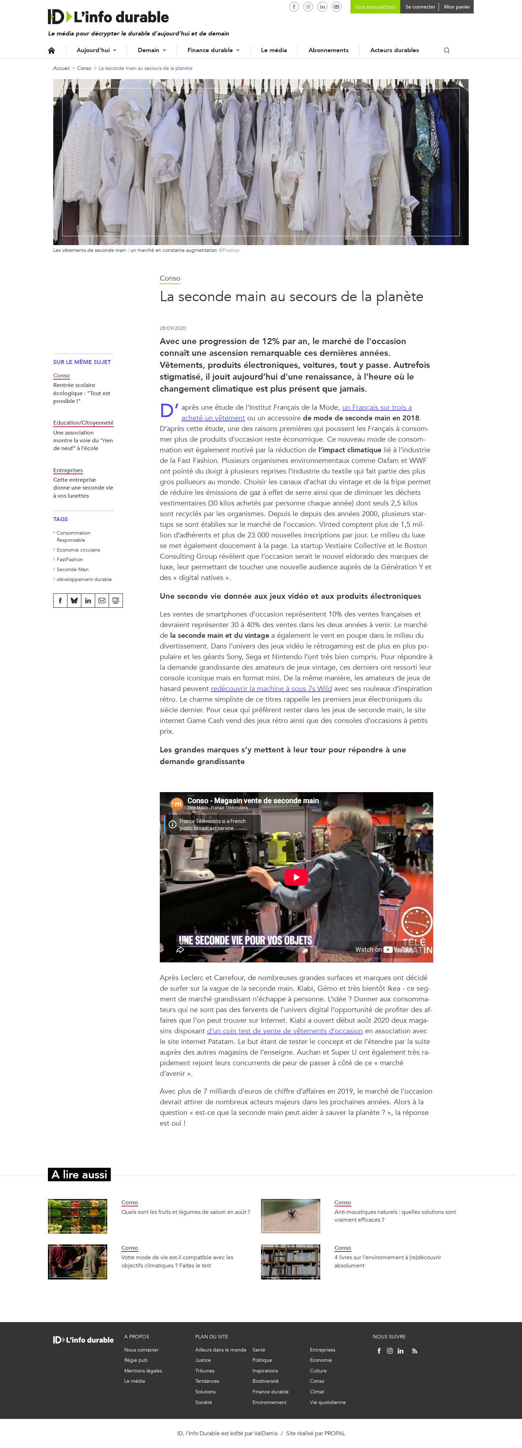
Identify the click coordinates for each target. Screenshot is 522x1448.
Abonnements (329, 50)
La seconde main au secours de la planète (145, 68)
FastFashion (70, 559)
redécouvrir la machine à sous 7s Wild (271, 688)
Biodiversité (265, 1381)
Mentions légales (143, 1370)
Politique (262, 1360)
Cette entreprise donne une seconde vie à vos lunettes (83, 487)
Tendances (207, 1381)
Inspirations (265, 1370)
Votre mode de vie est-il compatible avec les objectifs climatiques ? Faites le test (177, 1261)
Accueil (51, 50)
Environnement (269, 1402)
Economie (321, 1360)
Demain (148, 50)
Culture (318, 1370)
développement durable (84, 579)
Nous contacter (141, 1350)
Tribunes (204, 1370)
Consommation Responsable (74, 536)
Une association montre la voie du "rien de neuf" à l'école (83, 440)
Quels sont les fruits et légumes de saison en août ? (185, 1212)
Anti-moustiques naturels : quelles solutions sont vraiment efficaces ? (395, 1215)
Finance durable (210, 50)
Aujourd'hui (93, 50)
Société (203, 1402)
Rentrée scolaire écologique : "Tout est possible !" (81, 393)
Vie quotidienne (328, 1402)
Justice (203, 1360)
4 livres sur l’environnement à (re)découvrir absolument (388, 1261)
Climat (317, 1391)
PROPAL (335, 1433)
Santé (258, 1350)
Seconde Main (73, 569)
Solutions (205, 1391)
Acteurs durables (394, 50)
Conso (84, 68)
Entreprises (322, 1350)
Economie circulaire (78, 550)
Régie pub (136, 1360)
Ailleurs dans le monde (220, 1350)
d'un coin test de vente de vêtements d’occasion (285, 1031)
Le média (274, 50)
